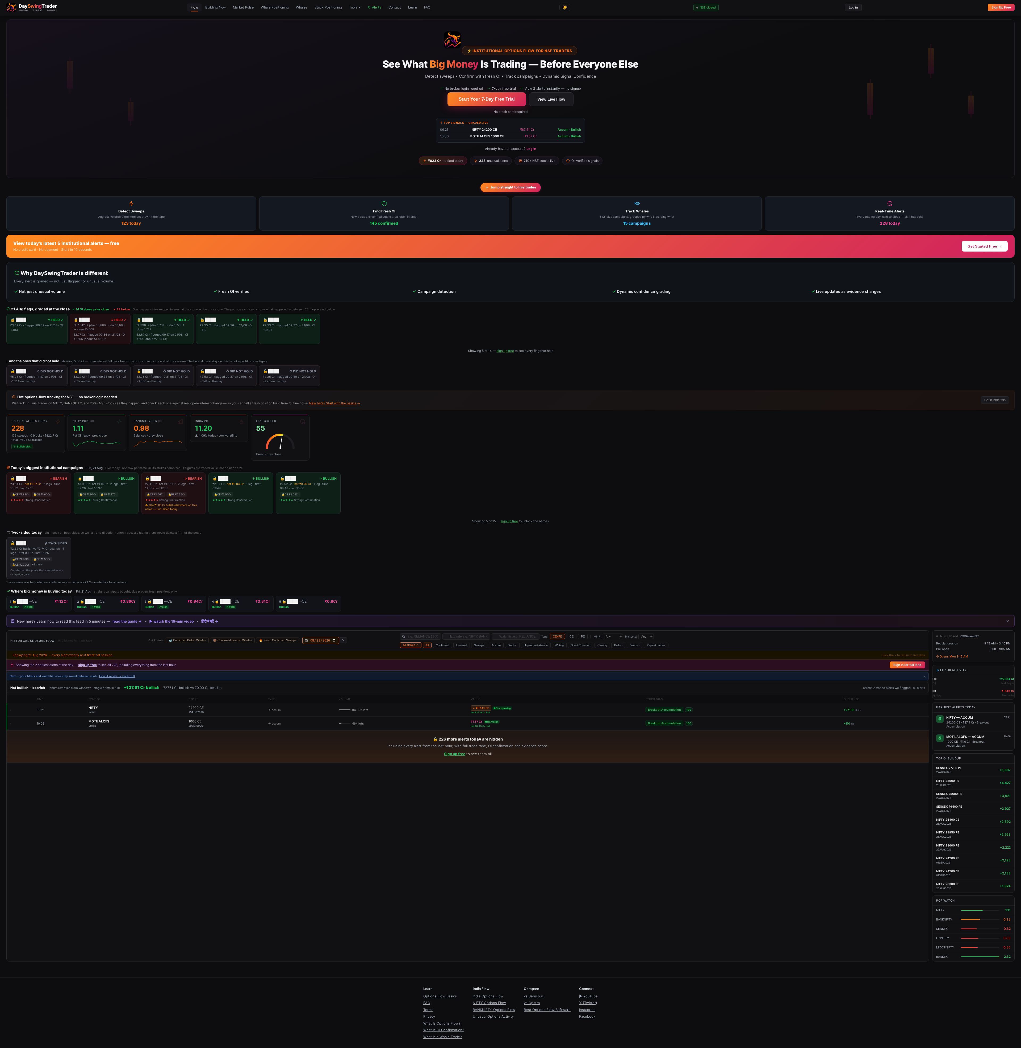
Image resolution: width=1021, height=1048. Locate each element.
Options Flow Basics (440, 996)
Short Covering (580, 645)
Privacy (429, 1016)
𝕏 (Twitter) (588, 1003)
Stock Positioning (328, 7)
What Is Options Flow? (442, 1023)
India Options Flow (488, 996)
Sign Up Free (1001, 7)
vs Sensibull (533, 996)
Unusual (461, 645)
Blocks (512, 645)
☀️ (564, 7)
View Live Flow (551, 99)
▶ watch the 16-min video (171, 621)
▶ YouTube (588, 996)
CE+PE (557, 636)
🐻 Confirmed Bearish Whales (232, 640)
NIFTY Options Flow (489, 1003)
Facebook (587, 1016)
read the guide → (127, 621)
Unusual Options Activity (493, 1016)
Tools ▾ (354, 7)
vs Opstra (532, 1003)
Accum (496, 645)
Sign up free (454, 754)
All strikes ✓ (411, 645)
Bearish (634, 645)
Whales (301, 7)
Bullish (618, 645)
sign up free (505, 351)
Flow (194, 7)
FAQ (427, 7)
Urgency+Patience (536, 645)
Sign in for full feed (907, 665)
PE (583, 636)
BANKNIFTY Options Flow (494, 1010)
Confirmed (442, 645)
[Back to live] (343, 640)
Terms (428, 1010)
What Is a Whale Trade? (442, 1037)
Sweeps (479, 645)
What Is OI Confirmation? (443, 1030)
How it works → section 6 (117, 676)
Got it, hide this (995, 400)
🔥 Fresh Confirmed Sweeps (277, 640)
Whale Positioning (275, 7)
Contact (394, 7)
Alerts (376, 7)
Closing (602, 645)
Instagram (587, 1010)
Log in (853, 7)
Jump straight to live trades (513, 187)
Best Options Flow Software (547, 1010)
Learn (412, 7)
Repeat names (656, 645)
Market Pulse (243, 7)
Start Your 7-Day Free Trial (487, 99)
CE (572, 636)
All (427, 645)
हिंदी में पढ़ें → (209, 621)
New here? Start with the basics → (334, 403)
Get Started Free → (985, 246)
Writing (559, 645)
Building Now (215, 7)
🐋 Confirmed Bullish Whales (187, 640)
